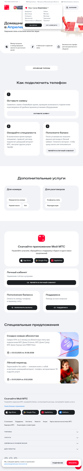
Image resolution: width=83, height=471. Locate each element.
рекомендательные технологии (15, 464)
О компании (8, 422)
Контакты (29, 422)
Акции (45, 422)
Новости (37, 422)
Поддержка (19, 422)
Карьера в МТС (9, 425)
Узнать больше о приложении (14, 406)
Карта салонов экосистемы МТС (61, 422)
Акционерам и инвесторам (26, 425)
